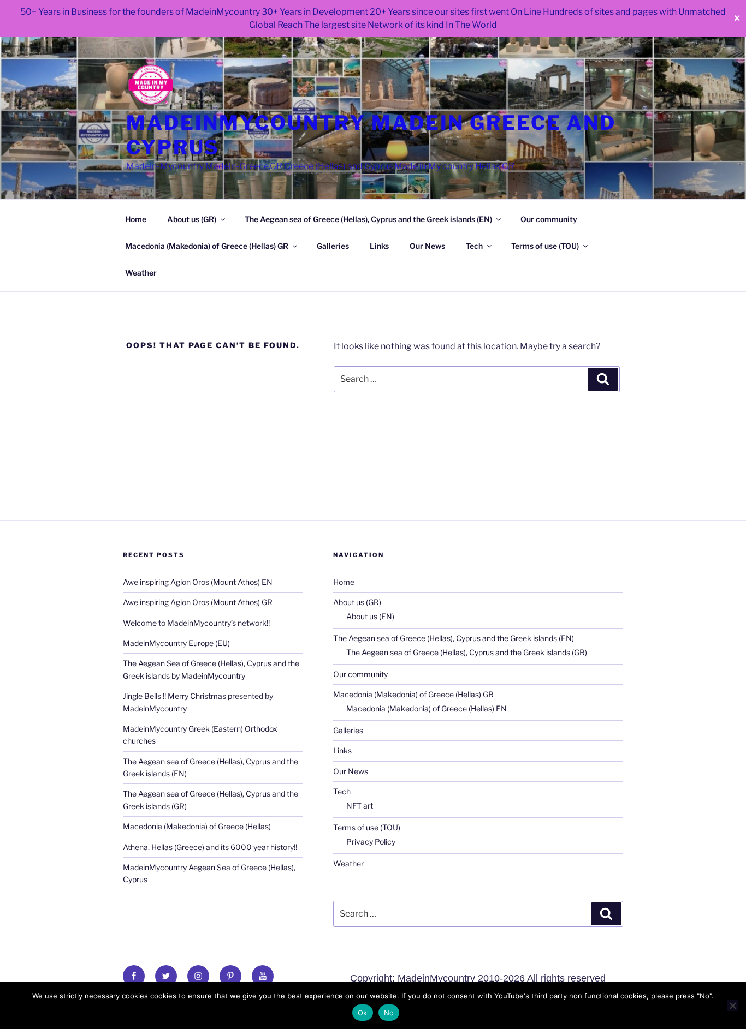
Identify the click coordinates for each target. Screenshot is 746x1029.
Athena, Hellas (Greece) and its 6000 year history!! (210, 847)
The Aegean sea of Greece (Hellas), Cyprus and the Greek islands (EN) (368, 219)
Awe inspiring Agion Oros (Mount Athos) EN (198, 582)
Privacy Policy (370, 841)
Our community (548, 219)
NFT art (359, 805)
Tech (474, 245)
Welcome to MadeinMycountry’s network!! (196, 622)
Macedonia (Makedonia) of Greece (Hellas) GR (206, 245)
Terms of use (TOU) (545, 245)
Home (135, 219)
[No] (732, 1005)
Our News (427, 245)
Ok (363, 1012)
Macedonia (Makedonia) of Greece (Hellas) (197, 826)
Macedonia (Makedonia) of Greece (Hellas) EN (426, 708)
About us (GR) (191, 219)
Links (379, 245)
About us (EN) (370, 616)
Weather (141, 272)
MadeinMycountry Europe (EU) (176, 643)
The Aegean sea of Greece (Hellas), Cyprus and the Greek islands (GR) (466, 652)
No (389, 1012)
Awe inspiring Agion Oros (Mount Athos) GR (198, 602)
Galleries (333, 245)
